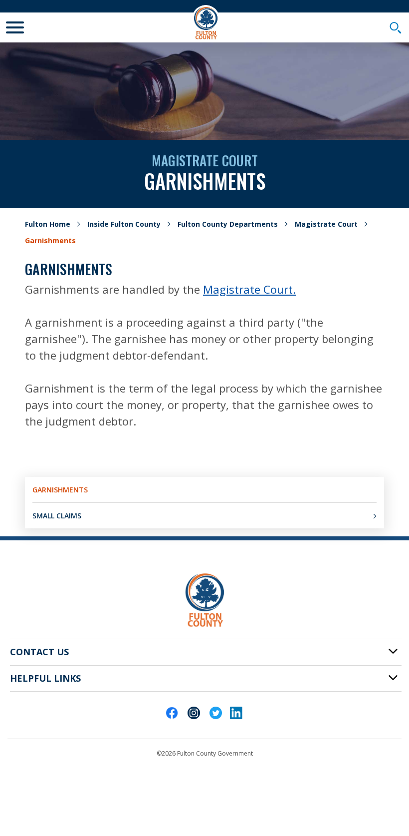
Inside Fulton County (124, 224)
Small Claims (56, 515)
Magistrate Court (326, 224)
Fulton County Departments (228, 224)
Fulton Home (47, 224)
